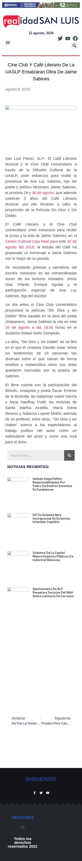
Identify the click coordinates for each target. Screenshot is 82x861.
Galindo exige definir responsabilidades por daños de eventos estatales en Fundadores (52, 484)
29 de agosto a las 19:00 (29, 327)
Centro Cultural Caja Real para (31, 241)
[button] (7, 42)
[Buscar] (69, 455)
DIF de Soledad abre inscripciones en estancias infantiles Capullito (51, 518)
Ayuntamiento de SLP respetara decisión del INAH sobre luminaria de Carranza (53, 592)
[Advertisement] (41, 661)
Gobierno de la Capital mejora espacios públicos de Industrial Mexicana (53, 556)
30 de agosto (43, 193)
